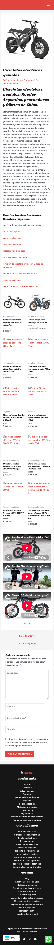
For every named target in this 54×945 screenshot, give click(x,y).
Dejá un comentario (12, 80)
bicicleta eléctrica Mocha (15, 257)
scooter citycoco (27, 907)
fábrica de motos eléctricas (27, 901)
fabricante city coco (27, 894)
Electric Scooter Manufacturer (27, 888)
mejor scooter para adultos (27, 857)
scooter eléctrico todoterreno (27, 864)
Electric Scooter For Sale (27, 882)
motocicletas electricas (14, 251)
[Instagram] (30, 939)
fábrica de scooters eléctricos (27, 820)
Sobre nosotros (27, 791)
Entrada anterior (27, 636)
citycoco (27, 800)
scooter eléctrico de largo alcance (27, 816)
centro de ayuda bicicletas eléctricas (20, 286)
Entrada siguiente (27, 643)
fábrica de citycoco (12, 231)
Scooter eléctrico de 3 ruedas (27, 867)
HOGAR (27, 623)
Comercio (27, 787)
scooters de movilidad (27, 914)
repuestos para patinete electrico (27, 904)
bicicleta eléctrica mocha (27, 851)
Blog (27, 878)
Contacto (27, 794)
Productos (29, 80)
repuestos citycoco (12, 280)
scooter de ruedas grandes (27, 860)
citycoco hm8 (27, 813)
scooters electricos (12, 238)
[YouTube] (35, 939)
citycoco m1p (27, 810)
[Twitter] (24, 939)
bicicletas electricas (12, 244)
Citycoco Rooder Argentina (27, 835)
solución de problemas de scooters (20, 273)
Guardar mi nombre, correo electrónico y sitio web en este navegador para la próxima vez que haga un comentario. (26, 742)
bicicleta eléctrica (27, 804)
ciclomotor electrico (27, 911)
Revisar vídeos (27, 841)
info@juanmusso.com (27, 885)
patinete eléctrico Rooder (27, 797)
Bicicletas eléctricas (27, 838)
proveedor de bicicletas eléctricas (27, 898)
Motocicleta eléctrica (27, 807)
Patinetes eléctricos (27, 831)
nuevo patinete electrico (27, 844)
